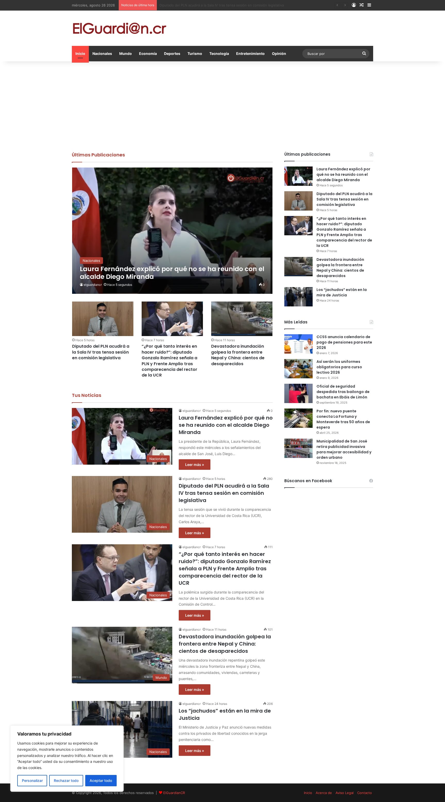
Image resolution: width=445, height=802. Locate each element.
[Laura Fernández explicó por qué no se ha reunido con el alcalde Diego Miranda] (172, 231)
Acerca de (324, 793)
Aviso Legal (345, 793)
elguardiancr (93, 285)
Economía (148, 53)
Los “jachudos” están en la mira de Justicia (341, 292)
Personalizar (32, 780)
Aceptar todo (101, 780)
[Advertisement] (222, 105)
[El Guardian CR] (119, 28)
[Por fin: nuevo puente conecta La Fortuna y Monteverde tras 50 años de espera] (298, 418)
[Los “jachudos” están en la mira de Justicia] (298, 296)
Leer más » (194, 464)
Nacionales (102, 53)
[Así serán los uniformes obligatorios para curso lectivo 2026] (298, 368)
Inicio (80, 53)
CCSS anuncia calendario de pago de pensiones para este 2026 (344, 342)
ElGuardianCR (174, 793)
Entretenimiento (250, 53)
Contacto (364, 793)
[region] (67, 758)
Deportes (172, 53)
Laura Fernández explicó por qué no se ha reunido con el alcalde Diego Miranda (226, 425)
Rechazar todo (66, 780)
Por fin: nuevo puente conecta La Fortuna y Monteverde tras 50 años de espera (343, 419)
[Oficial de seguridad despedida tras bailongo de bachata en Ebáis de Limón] (298, 393)
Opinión (279, 53)
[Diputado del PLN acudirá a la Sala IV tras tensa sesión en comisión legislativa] (102, 319)
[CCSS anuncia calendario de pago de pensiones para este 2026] (298, 344)
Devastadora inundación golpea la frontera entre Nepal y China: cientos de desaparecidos (237, 354)
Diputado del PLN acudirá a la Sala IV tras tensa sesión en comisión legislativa (100, 352)
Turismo (194, 53)
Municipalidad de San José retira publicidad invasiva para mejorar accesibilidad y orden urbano (343, 449)
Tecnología (219, 53)
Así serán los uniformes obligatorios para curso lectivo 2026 (339, 367)
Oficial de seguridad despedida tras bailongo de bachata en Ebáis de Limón (343, 392)
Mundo (125, 53)
